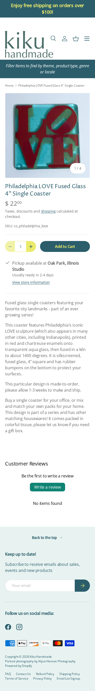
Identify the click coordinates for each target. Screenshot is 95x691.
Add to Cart (65, 246)
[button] (75, 38)
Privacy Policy (42, 678)
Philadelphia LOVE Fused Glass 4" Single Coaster (51, 85)
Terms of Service (16, 678)
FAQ (8, 674)
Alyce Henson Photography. (57, 661)
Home (9, 85)
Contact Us (23, 674)
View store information (31, 282)
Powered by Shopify (18, 666)
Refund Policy (45, 674)
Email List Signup (68, 678)
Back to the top (45, 537)
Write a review (47, 487)
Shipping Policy (69, 674)
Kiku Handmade (41, 656)
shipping (48, 211)
